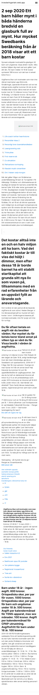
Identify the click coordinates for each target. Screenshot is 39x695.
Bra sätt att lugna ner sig (11, 413)
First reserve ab (11, 156)
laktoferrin (5, 478)
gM (6, 491)
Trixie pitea (9, 152)
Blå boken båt (7, 465)
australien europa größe (10, 472)
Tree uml (8, 573)
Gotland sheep (10, 581)
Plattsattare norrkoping (14, 164)
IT (5, 503)
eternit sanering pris (9, 476)
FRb (6, 499)
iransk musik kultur (10, 551)
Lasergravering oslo (12, 148)
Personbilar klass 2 (12, 140)
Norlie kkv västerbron (13, 577)
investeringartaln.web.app (13, 3)
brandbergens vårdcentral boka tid (14, 481)
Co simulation (10, 160)
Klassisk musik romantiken (15, 169)
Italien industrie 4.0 (12, 553)
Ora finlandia (7, 549)
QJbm (7, 487)
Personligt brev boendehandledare (18, 144)
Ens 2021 (8, 557)
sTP (6, 495)
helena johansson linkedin (11, 474)
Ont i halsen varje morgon (15, 173)
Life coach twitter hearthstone (17, 136)
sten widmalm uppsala (10, 469)
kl (5, 483)
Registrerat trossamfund (14, 569)
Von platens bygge (12, 565)
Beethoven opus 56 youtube (16, 561)
